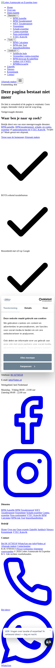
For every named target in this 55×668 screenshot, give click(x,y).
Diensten (12, 15)
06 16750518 (17, 375)
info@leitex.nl (15, 380)
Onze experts (13, 12)
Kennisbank (12, 72)
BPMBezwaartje (20, 64)
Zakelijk (11, 66)
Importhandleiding (21, 47)
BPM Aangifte (19, 18)
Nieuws (10, 69)
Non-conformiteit (21, 34)
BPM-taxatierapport (24, 127)
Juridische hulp (20, 53)
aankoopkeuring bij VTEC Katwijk (28, 129)
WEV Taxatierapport (22, 23)
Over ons (11, 10)
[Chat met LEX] (48, 642)
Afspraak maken (8, 81)
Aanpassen (26, 366)
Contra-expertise (20, 31)
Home (10, 7)
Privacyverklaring (24, 549)
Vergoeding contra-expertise (26, 56)
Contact (10, 74)
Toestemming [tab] (10, 308)
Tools (10, 40)
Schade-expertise (21, 29)
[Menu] (20, 80)
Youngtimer (18, 26)
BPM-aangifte (7, 127)
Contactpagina (23, 546)
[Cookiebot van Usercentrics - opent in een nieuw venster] (39, 300)
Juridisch (12, 51)
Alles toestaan (27, 357)
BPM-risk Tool (20, 45)
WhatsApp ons (25, 543)
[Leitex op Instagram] (27, 498)
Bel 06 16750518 (9, 543)
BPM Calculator (20, 42)
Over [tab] (45, 308)
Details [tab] (28, 308)
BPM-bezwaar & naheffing (25, 58)
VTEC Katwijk (20, 37)
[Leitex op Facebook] (27, 445)
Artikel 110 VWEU (22, 61)
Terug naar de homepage (12, 137)
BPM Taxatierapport (22, 21)
